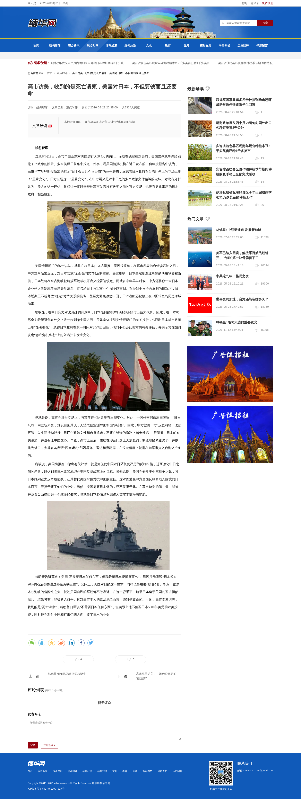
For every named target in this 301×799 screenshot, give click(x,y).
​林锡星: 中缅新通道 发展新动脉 (238, 230)
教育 (168, 45)
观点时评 (92, 45)
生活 (187, 45)
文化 (149, 45)
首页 (36, 45)
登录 (32, 745)
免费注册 (267, 3)
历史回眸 (243, 45)
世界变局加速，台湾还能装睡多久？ (242, 299)
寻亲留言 (262, 45)
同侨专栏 (224, 45)
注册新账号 (49, 745)
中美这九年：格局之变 (232, 276)
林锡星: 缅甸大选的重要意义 (236, 322)
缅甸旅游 (130, 45)
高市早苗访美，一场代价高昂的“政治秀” (156, 676)
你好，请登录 (251, 3)
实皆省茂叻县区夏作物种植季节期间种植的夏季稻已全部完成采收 (253, 63)
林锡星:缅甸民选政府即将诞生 (67, 673)
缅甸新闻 (55, 45)
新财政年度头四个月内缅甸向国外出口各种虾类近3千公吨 (80, 63)
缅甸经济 (111, 45)
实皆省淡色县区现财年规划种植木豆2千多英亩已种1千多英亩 (164, 63)
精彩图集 (205, 45)
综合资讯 (73, 45)
